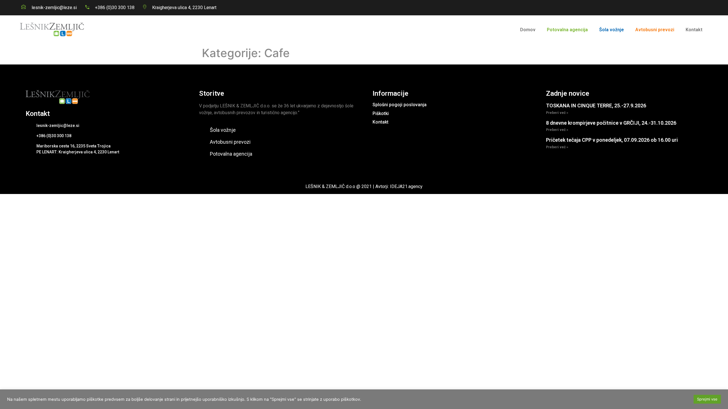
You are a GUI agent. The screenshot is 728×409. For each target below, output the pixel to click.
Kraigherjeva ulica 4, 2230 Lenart (184, 7)
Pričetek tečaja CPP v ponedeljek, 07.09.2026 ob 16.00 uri (612, 140)
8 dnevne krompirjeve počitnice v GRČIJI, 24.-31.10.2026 (611, 123)
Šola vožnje (611, 29)
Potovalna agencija (567, 29)
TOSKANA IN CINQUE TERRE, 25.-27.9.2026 (596, 105)
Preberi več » (557, 113)
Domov (527, 29)
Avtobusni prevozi (654, 29)
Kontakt (694, 29)
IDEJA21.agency (406, 186)
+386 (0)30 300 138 (115, 7)
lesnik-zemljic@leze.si (54, 7)
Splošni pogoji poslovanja (400, 104)
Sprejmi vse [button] (707, 399)
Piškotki (381, 113)
